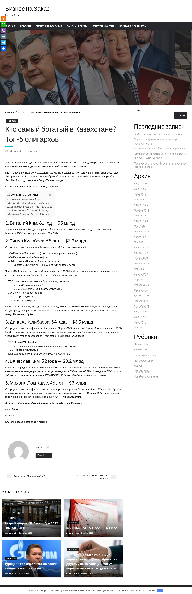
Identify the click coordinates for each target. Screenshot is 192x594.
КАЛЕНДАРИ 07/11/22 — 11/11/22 (91, 527)
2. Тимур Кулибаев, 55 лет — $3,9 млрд (29, 203)
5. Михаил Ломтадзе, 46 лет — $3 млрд (29, 213)
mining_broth (16, 151)
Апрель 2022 (141, 274)
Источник (10, 415)
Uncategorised (141, 344)
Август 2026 (140, 183)
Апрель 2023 (141, 247)
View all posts (43, 455)
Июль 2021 (140, 316)
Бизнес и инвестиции (49, 26)
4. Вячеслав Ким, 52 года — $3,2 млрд (28, 210)
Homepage (9, 112)
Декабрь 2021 (141, 295)
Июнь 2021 (140, 322)
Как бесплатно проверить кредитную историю (159, 133)
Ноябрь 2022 (141, 258)
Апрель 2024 (141, 220)
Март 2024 (140, 226)
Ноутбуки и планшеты (133, 26)
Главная (10, 26)
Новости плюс (142, 370)
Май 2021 (139, 327)
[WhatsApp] (4, 25)
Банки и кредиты (77, 26)
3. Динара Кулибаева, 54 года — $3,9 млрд (30, 206)
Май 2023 (139, 242)
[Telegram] (4, 43)
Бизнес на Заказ (27, 8)
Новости (25, 26)
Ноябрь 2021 (141, 300)
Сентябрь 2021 (142, 306)
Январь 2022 (141, 290)
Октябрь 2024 (141, 210)
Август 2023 (140, 236)
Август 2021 (140, 311)
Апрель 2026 (141, 204)
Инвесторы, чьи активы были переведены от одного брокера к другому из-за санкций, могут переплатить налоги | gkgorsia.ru (91, 561)
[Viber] (4, 31)
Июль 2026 (140, 188)
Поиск (137, 109)
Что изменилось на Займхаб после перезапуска (160, 148)
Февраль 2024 (142, 231)
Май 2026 (139, 199)
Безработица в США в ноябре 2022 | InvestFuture (31, 525)
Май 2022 (139, 268)
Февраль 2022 (142, 284)
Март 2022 (140, 279)
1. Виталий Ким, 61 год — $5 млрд (26, 199)
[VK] (4, 37)
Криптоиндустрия (103, 26)
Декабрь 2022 (141, 252)
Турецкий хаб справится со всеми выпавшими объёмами (30, 566)
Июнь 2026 (140, 194)
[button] (48, 195)
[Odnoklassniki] (4, 19)
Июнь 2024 (140, 215)
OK (160, 590)
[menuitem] (10, 26)
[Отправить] (4, 49)
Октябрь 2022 (141, 263)
